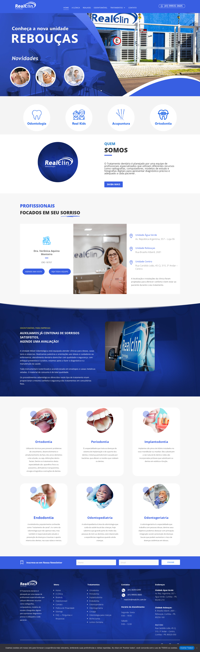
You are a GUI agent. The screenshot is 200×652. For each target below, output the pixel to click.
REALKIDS (87, 8)
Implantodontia (95, 597)
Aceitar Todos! (186, 648)
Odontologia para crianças (100, 615)
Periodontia (94, 594)
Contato (59, 604)
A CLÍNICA (76, 8)
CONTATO (132, 8)
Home (66, 8)
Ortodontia (94, 590)
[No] (196, 648)
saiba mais (113, 184)
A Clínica (59, 594)
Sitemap (59, 611)
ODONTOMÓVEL (100, 8)
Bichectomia (94, 618)
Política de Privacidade (65, 608)
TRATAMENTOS (116, 8)
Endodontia (94, 601)
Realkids (59, 597)
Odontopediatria (96, 604)
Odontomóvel (61, 601)
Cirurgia (92, 611)
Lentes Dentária (96, 622)
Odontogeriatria (96, 608)
